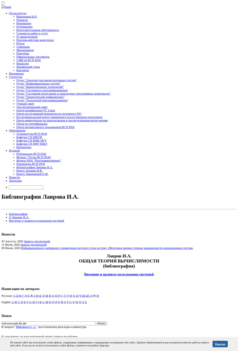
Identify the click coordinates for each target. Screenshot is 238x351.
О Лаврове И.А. (19, 217)
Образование (17, 130)
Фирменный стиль (28, 66)
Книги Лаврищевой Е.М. (32, 174)
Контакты (22, 70)
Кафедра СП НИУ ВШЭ (31, 143)
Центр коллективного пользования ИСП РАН (45, 127)
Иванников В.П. (26, 16)
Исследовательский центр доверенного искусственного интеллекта (59, 117)
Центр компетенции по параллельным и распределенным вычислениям (62, 120)
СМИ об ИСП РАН (28, 60)
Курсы (20, 43)
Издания (14, 150)
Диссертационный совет (32, 107)
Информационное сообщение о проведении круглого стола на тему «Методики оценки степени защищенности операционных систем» (107, 248)
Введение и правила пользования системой (36, 220)
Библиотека (23, 147)
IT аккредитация (26, 36)
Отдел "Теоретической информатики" (40, 97)
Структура (15, 76)
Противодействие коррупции (35, 40)
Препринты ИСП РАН (30, 164)
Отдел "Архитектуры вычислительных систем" (46, 80)
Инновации (23, 23)
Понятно (220, 344)
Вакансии (22, 63)
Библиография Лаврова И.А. (34, 167)
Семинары (23, 46)
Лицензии (15, 180)
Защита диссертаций (37, 241)
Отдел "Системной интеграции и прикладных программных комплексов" (63, 93)
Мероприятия (25, 50)
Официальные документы (32, 56)
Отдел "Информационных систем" (38, 83)
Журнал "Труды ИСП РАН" (33, 157)
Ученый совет (25, 103)
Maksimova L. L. (26, 326)
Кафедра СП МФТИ (29, 137)
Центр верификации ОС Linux (35, 110)
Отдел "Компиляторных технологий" (40, 87)
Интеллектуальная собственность (37, 30)
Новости (14, 177)
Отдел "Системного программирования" (42, 90)
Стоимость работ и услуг (32, 33)
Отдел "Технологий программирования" (42, 100)
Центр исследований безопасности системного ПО (48, 113)
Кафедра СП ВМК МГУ (31, 140)
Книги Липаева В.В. (29, 170)
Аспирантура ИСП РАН (31, 133)
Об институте (17, 13)
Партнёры (22, 53)
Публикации (24, 26)
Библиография (18, 214)
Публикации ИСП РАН (31, 154)
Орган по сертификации (31, 123)
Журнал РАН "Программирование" (38, 160)
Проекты (22, 20)
